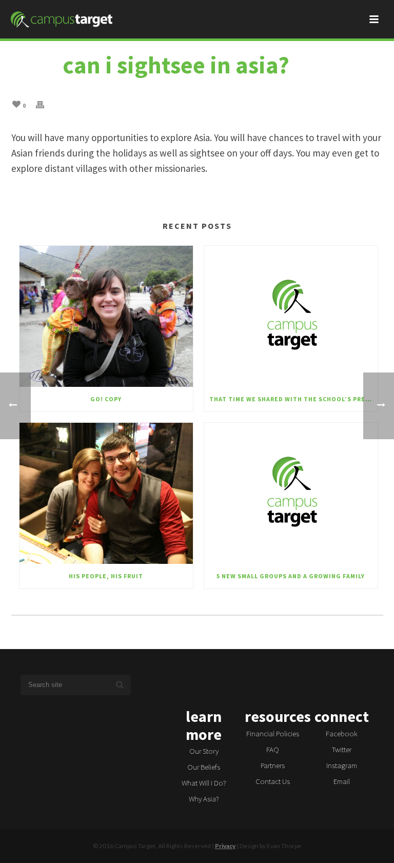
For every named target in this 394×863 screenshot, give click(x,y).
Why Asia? (204, 798)
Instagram (341, 765)
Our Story (204, 751)
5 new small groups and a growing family (290, 576)
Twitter (341, 749)
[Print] (45, 103)
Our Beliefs (203, 767)
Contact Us (272, 781)
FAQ (272, 749)
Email (341, 781)
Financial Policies (272, 733)
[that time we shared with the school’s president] (291, 316)
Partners (273, 765)
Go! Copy (106, 399)
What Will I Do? (204, 783)
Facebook (342, 733)
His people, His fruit (106, 576)
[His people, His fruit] (106, 493)
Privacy (225, 846)
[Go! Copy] (106, 316)
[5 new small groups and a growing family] (291, 493)
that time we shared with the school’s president (293, 399)
